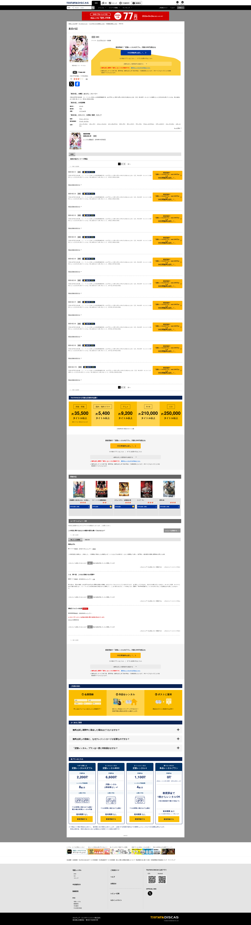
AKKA (94, 549)
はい (90, 563)
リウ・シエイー (160, 124)
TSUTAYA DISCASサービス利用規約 (88, 860)
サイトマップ (171, 860)
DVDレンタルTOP (73, 23)
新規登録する (82, 819)
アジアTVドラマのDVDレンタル (97, 23)
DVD (96, 3)
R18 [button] (180, 8)
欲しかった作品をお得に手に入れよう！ (98, 847)
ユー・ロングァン (113, 124)
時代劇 (109, 40)
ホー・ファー (130, 124)
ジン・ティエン (83, 124)
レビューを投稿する (171, 530)
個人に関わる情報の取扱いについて (125, 860)
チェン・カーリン (84, 119)
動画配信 (138, 3)
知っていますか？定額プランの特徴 (118, 847)
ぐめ (94, 579)
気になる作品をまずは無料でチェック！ (163, 847)
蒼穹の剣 (162, 500)
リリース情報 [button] (113, 8)
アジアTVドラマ (101, 40)
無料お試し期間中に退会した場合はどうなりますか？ (96, 729)
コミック (114, 3)
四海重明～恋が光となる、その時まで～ (80, 500)
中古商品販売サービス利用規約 (107, 860)
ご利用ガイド (163, 8)
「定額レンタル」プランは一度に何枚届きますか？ (95, 748)
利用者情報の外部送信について (159, 860)
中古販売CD (125, 3)
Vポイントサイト (116, 900)
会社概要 (69, 860)
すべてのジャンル (83, 23)
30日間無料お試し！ (136, 53)
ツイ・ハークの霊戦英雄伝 (99, 500)
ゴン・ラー (92, 124)
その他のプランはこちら (127, 58)
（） (86, 79)
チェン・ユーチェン (148, 124)
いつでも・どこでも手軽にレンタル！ (76, 847)
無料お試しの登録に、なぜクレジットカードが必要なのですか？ (101, 738)
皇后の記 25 (87, 136)
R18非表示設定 (78, 908)
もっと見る (177, 128)
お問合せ (113, 883)
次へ (129, 164)
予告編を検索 (81, 72)
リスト (177, 4)
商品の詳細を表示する (74, 185)
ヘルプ (172, 8)
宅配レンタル (77, 901)
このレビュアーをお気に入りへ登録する (150, 567)
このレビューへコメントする (171, 567)
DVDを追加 (95, 506)
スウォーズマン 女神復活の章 (123, 500)
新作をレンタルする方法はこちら (140, 68)
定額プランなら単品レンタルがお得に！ (141, 847)
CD (106, 3)
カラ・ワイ (122, 124)
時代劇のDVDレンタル (111, 23)
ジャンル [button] (101, 8)
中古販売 (76, 906)
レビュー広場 (114, 893)
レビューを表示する (73, 619)
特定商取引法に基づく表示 (143, 860)
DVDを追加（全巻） (75, 506)
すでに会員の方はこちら (144, 58)
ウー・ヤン (139, 124)
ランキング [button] (126, 8)
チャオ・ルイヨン (84, 121)
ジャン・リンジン (101, 124)
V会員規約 (75, 860)
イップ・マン (140, 500)
